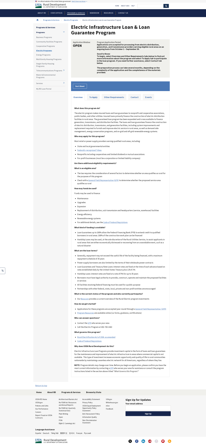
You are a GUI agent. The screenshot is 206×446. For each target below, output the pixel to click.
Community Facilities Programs (49, 41)
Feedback (109, 409)
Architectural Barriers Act (68, 399)
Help (133, 6)
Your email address (134, 403)
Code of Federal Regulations (115, 222)
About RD (51, 392)
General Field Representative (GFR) (103, 180)
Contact (135, 97)
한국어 (72, 433)
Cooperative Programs (45, 46)
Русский (87, 433)
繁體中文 (63, 433)
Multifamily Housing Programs (49, 59)
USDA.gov (39, 402)
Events (148, 97)
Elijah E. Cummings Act (67, 423)
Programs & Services (51, 20)
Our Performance (41, 409)
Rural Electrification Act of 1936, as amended (96, 337)
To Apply (93, 97)
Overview (78, 97)
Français (79, 433)
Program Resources (85, 313)
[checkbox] (2, 271)
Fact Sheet (80, 86)
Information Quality (89, 417)
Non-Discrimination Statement (89, 421)
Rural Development (55, 6)
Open (61, 417)
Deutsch (46, 433)
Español (38, 433)
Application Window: (81, 42)
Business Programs (44, 37)
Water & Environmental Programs (46, 76)
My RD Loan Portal (43, 89)
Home (117, 6)
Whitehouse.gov (112, 402)
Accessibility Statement (91, 399)
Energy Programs (43, 55)
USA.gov (109, 399)
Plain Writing (63, 414)
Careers (38, 412)
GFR (89, 323)
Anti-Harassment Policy (91, 414)
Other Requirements (114, 97)
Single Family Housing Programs (45, 64)
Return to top (41, 385)
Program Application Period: (109, 42)
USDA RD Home (41, 399)
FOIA (60, 420)
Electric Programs (71, 20)
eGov (108, 406)
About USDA (125, 6)
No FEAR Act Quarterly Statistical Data (67, 409)
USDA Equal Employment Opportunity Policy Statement (91, 408)
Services (39, 83)
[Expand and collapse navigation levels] (63, 31)
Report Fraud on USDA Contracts (43, 416)
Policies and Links (41, 406)
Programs (40, 32)
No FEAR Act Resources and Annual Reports (67, 403)
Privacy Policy (87, 402)
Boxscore (85, 299)
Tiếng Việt (55, 433)
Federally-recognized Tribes (89, 150)
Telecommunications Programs (49, 70)
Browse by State (93, 392)
